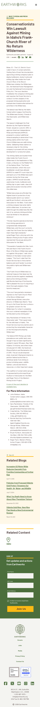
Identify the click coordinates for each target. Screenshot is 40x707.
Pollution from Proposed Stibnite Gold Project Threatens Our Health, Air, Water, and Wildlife (20, 485)
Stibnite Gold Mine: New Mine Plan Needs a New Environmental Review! (20, 510)
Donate (20, 640)
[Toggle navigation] (36, 5)
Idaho (9, 543)
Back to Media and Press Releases (17, 17)
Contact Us (20, 661)
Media (20, 651)
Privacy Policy (20, 656)
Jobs (20, 645)
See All (11, 455)
